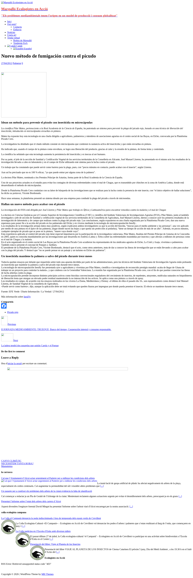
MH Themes (47, 574)
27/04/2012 (6, 63)
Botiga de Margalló (22, 40)
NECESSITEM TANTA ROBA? (17, 463)
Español (27, 48)
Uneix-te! (11, 35)
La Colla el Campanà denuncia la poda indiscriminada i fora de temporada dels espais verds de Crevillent (51, 518)
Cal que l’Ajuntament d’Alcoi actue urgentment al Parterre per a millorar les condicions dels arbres (48, 478)
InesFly (27, 296)
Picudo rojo (12, 312)
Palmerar (17, 63)
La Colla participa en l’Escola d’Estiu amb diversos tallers (43, 531)
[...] (102, 486)
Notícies (11, 32)
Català (19, 46)
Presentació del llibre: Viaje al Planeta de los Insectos (55, 544)
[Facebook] (3, 306)
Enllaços (17, 29)
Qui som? (11, 24)
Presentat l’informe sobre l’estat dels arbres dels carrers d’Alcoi (31, 501)
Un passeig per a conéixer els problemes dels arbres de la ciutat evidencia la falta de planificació (46, 491)
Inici (9, 21)
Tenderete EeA (20, 43)
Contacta (17, 27)
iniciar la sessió (15, 363)
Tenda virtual (13, 37)
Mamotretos (7, 466)
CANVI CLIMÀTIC (11, 461)
